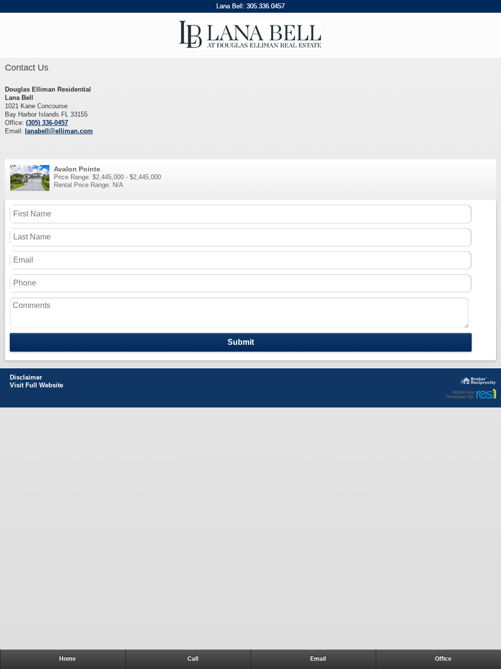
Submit (240, 342)
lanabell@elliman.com (59, 131)
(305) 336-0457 (47, 122)
